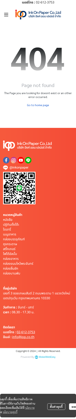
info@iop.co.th (23, 337)
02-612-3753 (26, 332)
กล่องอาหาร (11, 258)
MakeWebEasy (47, 357)
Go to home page (38, 105)
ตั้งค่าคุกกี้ (56, 406)
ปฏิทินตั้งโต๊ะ (11, 224)
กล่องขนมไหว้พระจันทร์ (18, 263)
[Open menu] (6, 15)
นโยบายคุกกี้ (10, 412)
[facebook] (6, 160)
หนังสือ (7, 219)
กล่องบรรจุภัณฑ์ (14, 239)
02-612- (41, 2)
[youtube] (21, 160)
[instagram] (13, 160)
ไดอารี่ (7, 229)
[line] (28, 160)
